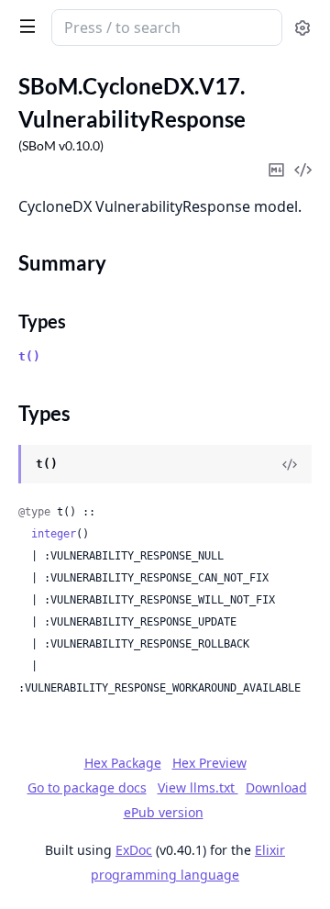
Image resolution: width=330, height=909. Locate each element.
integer (53, 533)
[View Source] (289, 464)
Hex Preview (209, 762)
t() (29, 356)
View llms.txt (198, 787)
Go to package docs (87, 788)
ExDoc (134, 850)
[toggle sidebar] (24, 25)
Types (42, 321)
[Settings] (302, 28)
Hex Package (122, 762)
